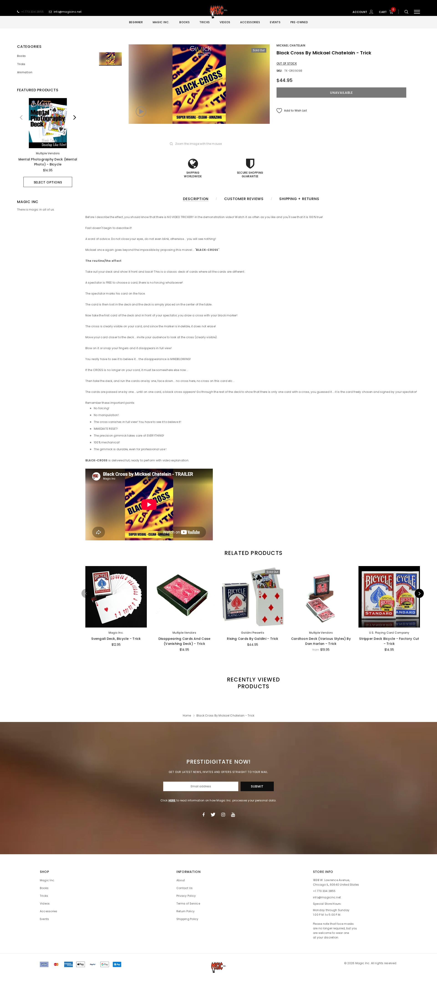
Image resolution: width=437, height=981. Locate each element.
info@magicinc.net (67, 12)
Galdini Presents (252, 633)
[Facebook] (203, 815)
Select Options (48, 182)
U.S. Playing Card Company (389, 633)
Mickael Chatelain (291, 45)
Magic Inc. (116, 633)
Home (187, 715)
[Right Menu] (417, 12)
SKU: (279, 71)
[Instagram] (223, 815)
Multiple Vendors (48, 153)
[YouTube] (233, 815)
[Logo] (218, 12)
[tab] (252, 553)
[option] (48, 142)
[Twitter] (213, 815)
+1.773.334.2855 (32, 12)
